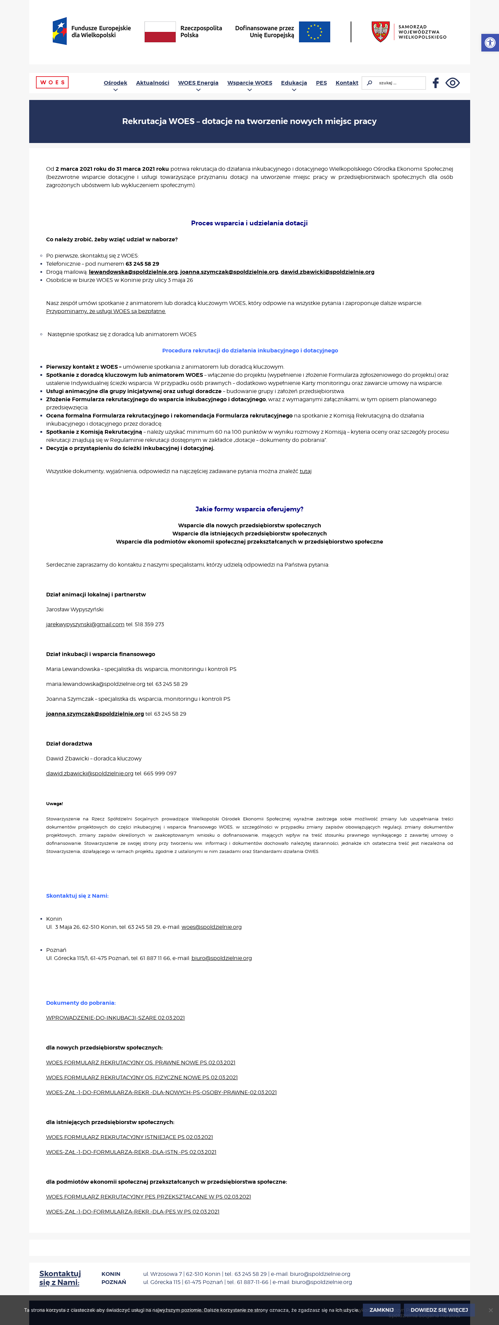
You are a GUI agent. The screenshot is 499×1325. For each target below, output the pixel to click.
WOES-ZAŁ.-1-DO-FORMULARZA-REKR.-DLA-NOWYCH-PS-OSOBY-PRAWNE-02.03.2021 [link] (161, 1092)
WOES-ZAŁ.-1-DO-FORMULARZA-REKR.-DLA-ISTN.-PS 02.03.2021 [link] (131, 1152)
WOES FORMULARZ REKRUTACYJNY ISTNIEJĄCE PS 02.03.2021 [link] (129, 1137)
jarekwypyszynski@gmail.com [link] (85, 624)
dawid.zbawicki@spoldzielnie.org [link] (327, 272)
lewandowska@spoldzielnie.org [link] (133, 272)
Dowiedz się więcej (439, 1310)
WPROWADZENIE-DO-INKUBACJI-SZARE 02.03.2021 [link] (115, 1018)
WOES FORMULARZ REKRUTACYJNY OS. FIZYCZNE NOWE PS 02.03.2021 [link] (142, 1077)
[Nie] (490, 1310)
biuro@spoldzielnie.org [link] (221, 958)
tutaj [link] (306, 471)
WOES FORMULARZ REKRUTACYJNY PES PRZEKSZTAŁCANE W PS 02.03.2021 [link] (148, 1197)
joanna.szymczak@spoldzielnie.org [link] (229, 272)
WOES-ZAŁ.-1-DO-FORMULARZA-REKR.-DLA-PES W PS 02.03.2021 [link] (133, 1211)
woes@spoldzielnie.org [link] (212, 927)
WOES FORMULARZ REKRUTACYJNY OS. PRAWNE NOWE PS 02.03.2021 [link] (141, 1062)
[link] (490, 43)
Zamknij (382, 1310)
